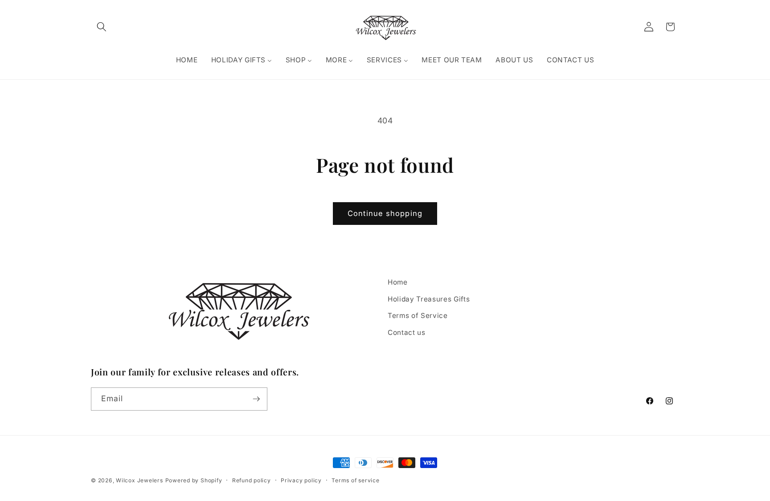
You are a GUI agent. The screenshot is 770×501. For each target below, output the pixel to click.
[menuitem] (186, 60)
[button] (101, 26)
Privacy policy (301, 480)
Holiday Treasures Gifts (429, 299)
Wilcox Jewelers (139, 480)
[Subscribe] (256, 399)
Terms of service (355, 480)
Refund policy (251, 480)
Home (398, 282)
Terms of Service (418, 315)
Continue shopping (385, 213)
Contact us (407, 332)
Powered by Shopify (193, 480)
